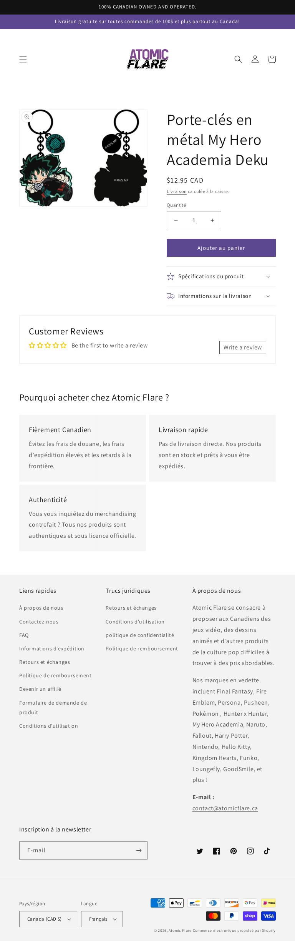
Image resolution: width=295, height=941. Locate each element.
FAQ (24, 635)
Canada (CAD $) (44, 919)
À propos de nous (41, 607)
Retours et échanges (44, 661)
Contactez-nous (38, 621)
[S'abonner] (138, 850)
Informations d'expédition (52, 648)
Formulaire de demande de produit (53, 707)
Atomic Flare (180, 930)
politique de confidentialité (140, 635)
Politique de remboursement (55, 675)
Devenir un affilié (40, 688)
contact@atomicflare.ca (225, 808)
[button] (23, 59)
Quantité (176, 205)
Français (98, 919)
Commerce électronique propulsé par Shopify (234, 930)
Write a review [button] (243, 347)
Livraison (177, 191)
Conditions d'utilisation (48, 725)
